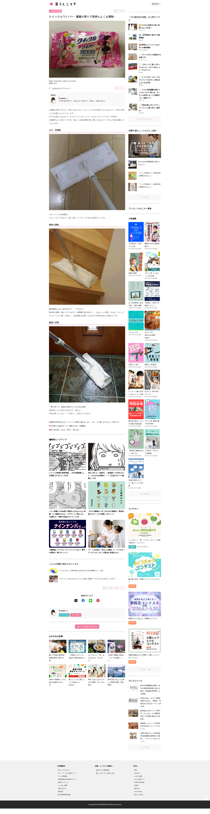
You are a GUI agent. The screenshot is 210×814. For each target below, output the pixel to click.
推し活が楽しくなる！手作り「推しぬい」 (65, 430)
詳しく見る (76, 615)
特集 (135, 770)
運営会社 (60, 791)
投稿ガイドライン (63, 782)
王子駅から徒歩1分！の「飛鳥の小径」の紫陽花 (68, 426)
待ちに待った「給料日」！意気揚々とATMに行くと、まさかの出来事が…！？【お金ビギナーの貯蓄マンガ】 (106, 475)
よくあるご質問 (62, 785)
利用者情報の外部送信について (67, 779)
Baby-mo (137, 788)
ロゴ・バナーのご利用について (67, 773)
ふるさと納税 (138, 776)
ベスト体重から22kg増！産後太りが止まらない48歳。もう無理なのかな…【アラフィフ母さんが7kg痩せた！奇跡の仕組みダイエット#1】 (67, 514)
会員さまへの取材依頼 (102, 770)
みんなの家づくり (139, 779)
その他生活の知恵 (55, 11)
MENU (156, 4)
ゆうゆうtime (138, 791)
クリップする (120, 11)
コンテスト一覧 (144, 669)
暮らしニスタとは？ (64, 770)
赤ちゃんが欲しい (139, 794)
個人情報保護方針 (63, 794)
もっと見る (145, 197)
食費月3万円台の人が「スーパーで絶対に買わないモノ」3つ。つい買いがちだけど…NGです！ (85, 422)
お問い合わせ (62, 788)
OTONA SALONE (139, 782)
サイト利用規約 (62, 776)
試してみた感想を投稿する (87, 626)
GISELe (136, 785)
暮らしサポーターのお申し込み (105, 773)
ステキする (120, 88)
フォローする (64, 615)
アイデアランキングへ (144, 119)
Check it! (136, 773)
